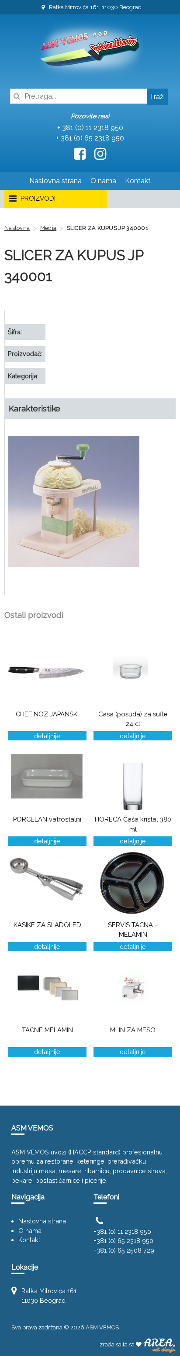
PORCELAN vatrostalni (47, 819)
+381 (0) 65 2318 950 (123, 1240)
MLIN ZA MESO (133, 1030)
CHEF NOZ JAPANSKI (47, 714)
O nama (103, 181)
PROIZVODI (37, 198)
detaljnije (47, 736)
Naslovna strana (55, 181)
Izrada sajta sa (117, 1344)
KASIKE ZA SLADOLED (47, 924)
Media (48, 228)
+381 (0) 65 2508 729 (123, 1250)
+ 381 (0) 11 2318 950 (90, 127)
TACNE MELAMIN (47, 1030)
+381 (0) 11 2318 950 (122, 1231)
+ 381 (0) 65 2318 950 (90, 138)
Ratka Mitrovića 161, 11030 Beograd (95, 7)
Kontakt (138, 181)
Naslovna (17, 228)
